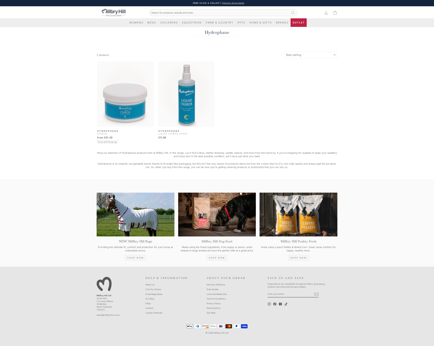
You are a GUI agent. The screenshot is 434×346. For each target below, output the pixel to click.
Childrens (169, 22)
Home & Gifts (260, 22)
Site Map (211, 313)
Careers (149, 308)
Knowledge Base (153, 294)
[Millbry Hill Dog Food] (217, 214)
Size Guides (213, 289)
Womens (136, 22)
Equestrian (192, 22)
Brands (282, 22)
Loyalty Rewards (153, 313)
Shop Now (135, 257)
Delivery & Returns (216, 284)
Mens (151, 22)
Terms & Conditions (216, 298)
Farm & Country (219, 22)
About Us (150, 284)
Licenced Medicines (217, 294)
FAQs (148, 303)
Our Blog (149, 298)
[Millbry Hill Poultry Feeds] (298, 214)
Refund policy (214, 308)
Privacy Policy (214, 303)
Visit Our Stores (153, 289)
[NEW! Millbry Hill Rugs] (135, 214)
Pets (241, 22)
